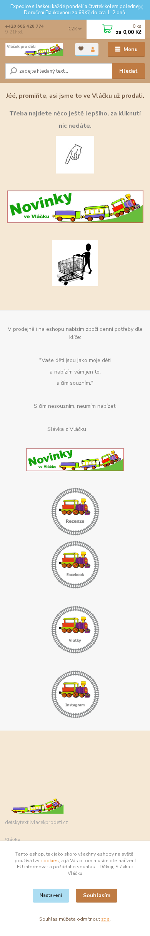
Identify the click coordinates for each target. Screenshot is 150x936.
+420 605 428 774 (24, 26)
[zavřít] (140, 7)
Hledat (128, 71)
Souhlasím (96, 895)
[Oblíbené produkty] (81, 48)
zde (105, 919)
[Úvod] (34, 50)
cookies (50, 861)
